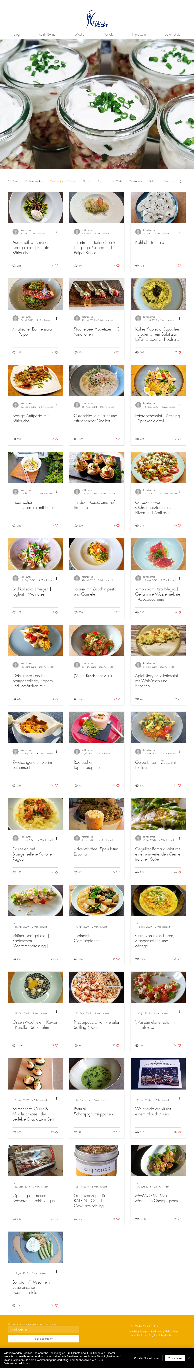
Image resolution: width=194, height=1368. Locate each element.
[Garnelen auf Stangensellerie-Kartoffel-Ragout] (35, 814)
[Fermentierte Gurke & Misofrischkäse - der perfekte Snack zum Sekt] (35, 1074)
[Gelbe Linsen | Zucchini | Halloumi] (158, 727)
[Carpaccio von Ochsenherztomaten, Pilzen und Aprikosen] (158, 467)
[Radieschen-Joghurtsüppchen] (96, 727)
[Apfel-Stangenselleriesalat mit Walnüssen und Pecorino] (158, 640)
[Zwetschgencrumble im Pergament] (35, 727)
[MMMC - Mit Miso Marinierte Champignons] (158, 1160)
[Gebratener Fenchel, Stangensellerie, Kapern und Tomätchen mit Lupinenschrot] (35, 640)
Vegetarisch (135, 181)
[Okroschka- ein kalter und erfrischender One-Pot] (96, 380)
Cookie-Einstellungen (147, 1358)
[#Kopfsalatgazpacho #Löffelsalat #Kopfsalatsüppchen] (158, 294)
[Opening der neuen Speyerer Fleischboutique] (35, 1160)
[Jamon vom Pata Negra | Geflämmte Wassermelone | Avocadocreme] (158, 554)
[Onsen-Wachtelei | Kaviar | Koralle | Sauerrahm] (35, 987)
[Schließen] (189, 1358)
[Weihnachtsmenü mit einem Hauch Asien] (158, 1074)
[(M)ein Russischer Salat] (96, 640)
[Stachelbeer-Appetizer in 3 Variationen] (96, 294)
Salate (152, 181)
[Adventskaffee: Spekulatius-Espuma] (96, 814)
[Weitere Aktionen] (58, 231)
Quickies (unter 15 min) (62, 181)
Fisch (100, 181)
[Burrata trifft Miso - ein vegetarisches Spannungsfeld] (35, 1247)
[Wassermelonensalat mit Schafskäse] (158, 987)
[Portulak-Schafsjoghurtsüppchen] (96, 1074)
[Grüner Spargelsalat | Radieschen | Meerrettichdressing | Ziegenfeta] (35, 900)
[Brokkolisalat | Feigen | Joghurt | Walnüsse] (35, 554)
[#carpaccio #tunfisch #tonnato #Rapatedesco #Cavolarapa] (158, 207)
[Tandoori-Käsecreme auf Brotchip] (96, 467)
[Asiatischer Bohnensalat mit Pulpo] (35, 294)
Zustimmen (175, 1358)
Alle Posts (13, 181)
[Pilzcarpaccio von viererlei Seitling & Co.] (96, 987)
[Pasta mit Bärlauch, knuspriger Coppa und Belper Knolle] (96, 207)
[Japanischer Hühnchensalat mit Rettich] (35, 467)
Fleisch (86, 181)
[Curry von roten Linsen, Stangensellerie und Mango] (158, 900)
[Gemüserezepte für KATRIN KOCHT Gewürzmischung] (96, 1160)
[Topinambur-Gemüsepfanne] (96, 900)
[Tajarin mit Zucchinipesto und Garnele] (96, 554)
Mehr (167, 181)
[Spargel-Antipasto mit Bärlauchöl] (35, 380)
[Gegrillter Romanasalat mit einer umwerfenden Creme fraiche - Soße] (158, 814)
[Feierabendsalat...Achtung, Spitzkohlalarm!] (158, 380)
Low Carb (116, 181)
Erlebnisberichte (33, 181)
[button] (181, 182)
